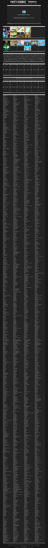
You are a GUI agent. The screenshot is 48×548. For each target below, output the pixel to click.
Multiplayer (23, 58)
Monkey (14, 58)
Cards (18, 55)
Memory (7, 58)
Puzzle (20, 59)
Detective (41, 55)
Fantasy (17, 56)
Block (41, 54)
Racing (23, 59)
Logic (33, 57)
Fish (23, 56)
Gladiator (39, 56)
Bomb (4, 55)
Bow (5, 55)
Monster (16, 58)
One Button (28, 58)
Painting (31, 58)
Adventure (12, 54)
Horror (11, 57)
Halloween (5, 57)
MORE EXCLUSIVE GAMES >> (8, 92)
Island (17, 57)
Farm (19, 56)
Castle (20, 55)
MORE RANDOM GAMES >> (8, 75)
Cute (32, 55)
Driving (7, 56)
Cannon (14, 55)
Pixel (5, 59)
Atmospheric (31, 54)
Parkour (36, 58)
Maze (4, 58)
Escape (14, 56)
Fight (22, 56)
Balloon (38, 54)
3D (6, 54)
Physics (41, 58)
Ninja (26, 58)
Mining (9, 58)
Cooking (31, 55)
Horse (13, 57)
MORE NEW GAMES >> (7, 51)
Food (29, 56)
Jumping (19, 57)
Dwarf (12, 56)
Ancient (17, 54)
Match (39, 57)
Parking (34, 58)
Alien (15, 54)
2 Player (5, 54)
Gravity (43, 56)
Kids (28, 57)
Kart (21, 57)
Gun (44, 56)
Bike (40, 54)
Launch (30, 57)
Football (31, 56)
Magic (35, 57)
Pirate (43, 58)
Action (8, 54)
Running (39, 59)
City (24, 55)
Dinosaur (44, 55)
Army (29, 54)
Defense (35, 55)
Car (16, 55)
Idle (15, 57)
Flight (27, 56)
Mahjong (37, 57)
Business (12, 55)
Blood (43, 54)
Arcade (23, 54)
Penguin (38, 58)
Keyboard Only (24, 57)
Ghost (36, 56)
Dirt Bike (4, 56)
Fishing (25, 56)
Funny (34, 56)
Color (26, 55)
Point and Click (14, 59)
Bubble (8, 55)
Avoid (34, 54)
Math (43, 57)
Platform (9, 59)
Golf (40, 56)
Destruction (38, 55)
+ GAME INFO (9, 23)
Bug (9, 55)
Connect (28, 55)
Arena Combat (26, 54)
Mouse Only (20, 58)
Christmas (22, 55)
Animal (19, 54)
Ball (36, 54)
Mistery (11, 58)
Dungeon (10, 56)
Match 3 (42, 57)
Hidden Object (8, 57)
